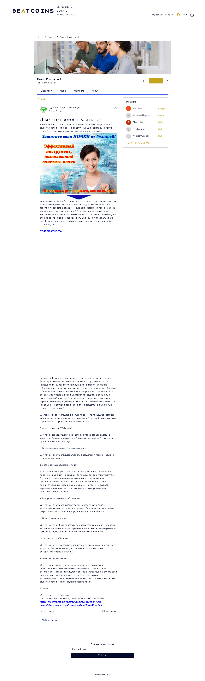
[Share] (115, 107)
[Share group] (166, 80)
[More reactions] (51, 611)
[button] (192, 15)
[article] (78, 365)
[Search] (142, 80)
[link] (46, 90)
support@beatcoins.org (162, 15)
